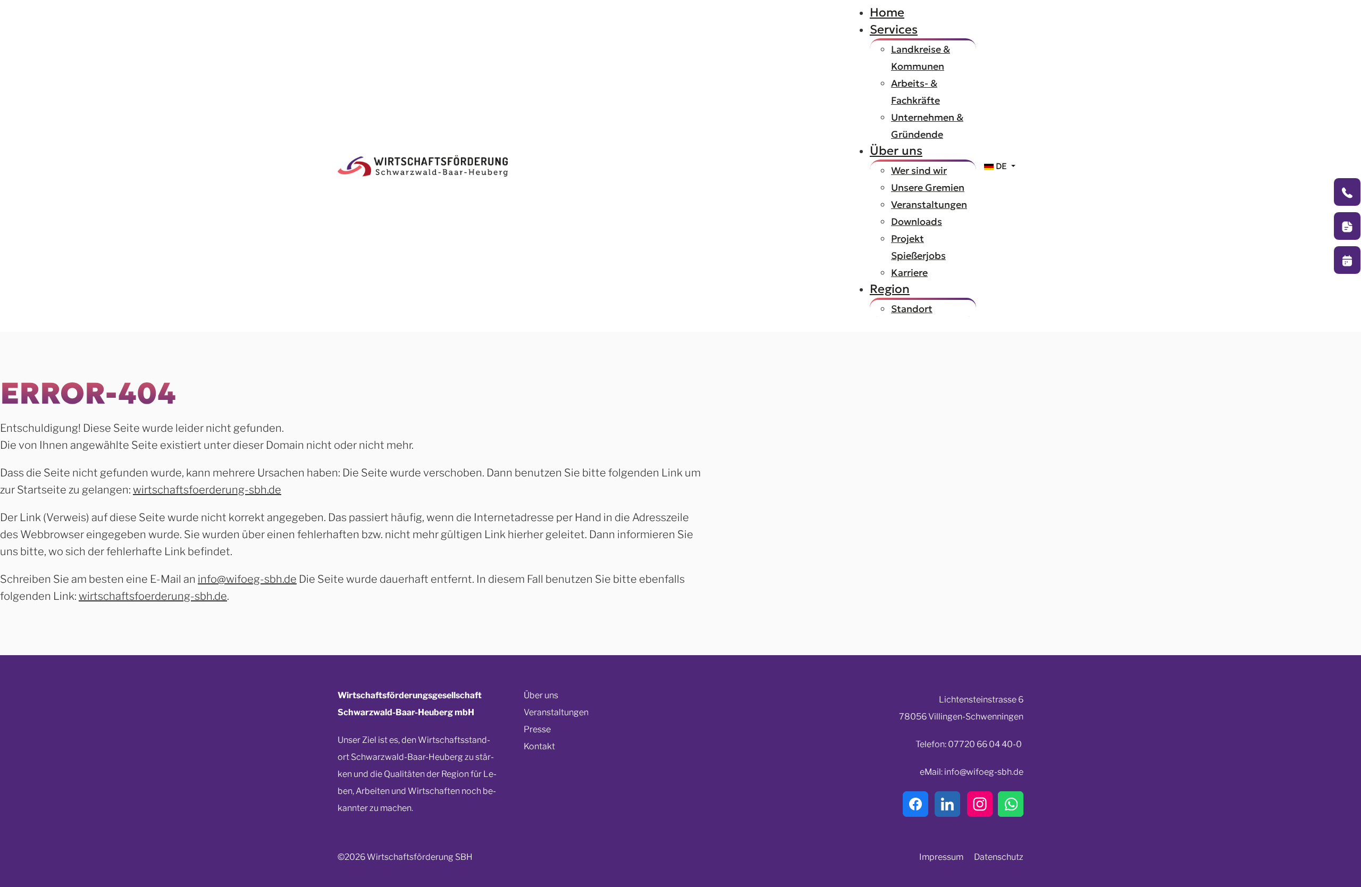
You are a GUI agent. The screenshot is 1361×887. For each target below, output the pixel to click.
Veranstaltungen (556, 712)
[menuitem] (887, 12)
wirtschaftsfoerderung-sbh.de (207, 489)
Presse (537, 729)
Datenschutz (998, 857)
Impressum (941, 857)
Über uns (541, 695)
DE (1001, 166)
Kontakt (539, 746)
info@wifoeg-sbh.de (247, 579)
